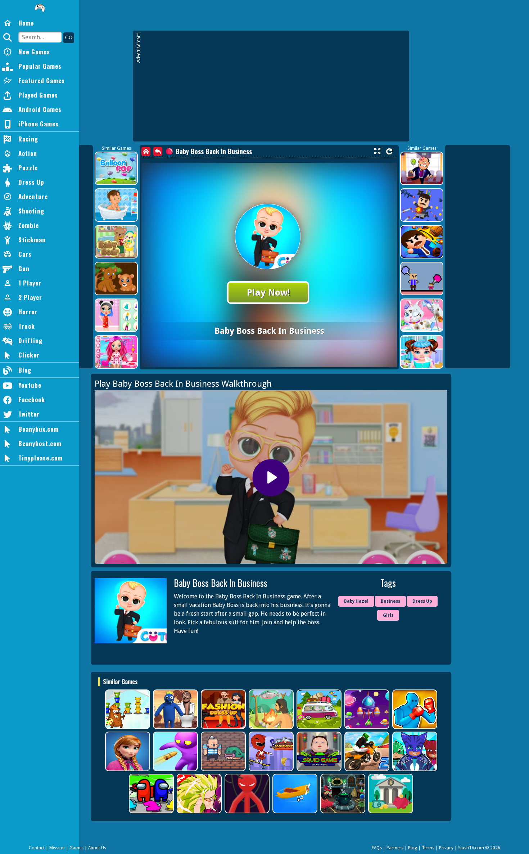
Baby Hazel (356, 601)
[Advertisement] (275, 89)
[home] (145, 151)
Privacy (446, 847)
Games (76, 847)
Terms (428, 847)
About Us (97, 847)
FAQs (377, 847)
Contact (37, 847)
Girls (388, 615)
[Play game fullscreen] (377, 151)
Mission (57, 847)
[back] (157, 151)
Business (390, 601)
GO (68, 37)
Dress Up (422, 601)
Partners (394, 847)
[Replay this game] (389, 151)
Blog (412, 847)
